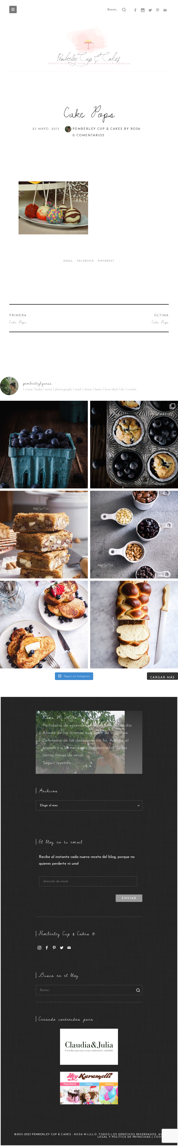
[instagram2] (142, 10)
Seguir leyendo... (58, 763)
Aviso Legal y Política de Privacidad (133, 1135)
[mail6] (165, 10)
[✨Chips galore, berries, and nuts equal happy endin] (134, 534)
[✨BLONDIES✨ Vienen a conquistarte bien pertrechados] (44, 534)
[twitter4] (150, 10)
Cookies (161, 1137)
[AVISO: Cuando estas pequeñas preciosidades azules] (44, 444)
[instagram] (39, 947)
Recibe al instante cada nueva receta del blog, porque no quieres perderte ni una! (87, 860)
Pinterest (106, 261)
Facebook (86, 261)
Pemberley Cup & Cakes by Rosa (107, 128)
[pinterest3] (157, 10)
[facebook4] (135, 10)
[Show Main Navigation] (13, 9)
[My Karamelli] (89, 1088)
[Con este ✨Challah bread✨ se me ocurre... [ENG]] (134, 624)
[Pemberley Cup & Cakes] (89, 50)
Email (69, 261)
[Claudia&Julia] (89, 1046)
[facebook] (47, 947)
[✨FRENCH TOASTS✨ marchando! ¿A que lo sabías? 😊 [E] (44, 624)
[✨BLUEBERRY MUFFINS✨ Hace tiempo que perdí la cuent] (134, 444)
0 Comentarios (88, 135)
